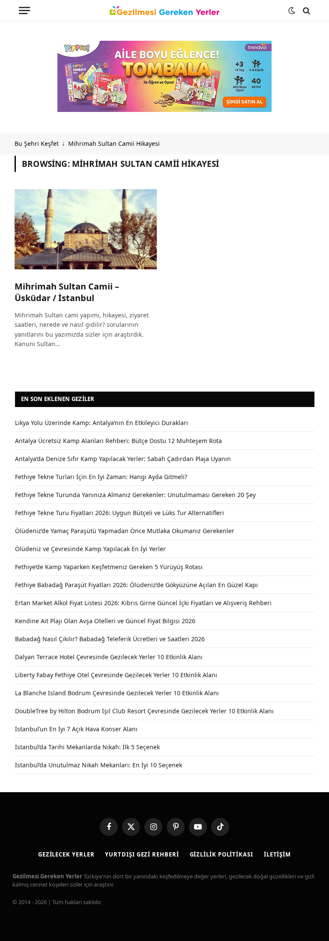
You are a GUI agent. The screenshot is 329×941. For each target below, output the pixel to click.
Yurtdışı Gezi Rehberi (142, 854)
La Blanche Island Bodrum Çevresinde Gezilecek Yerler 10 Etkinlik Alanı (117, 693)
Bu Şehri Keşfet (37, 143)
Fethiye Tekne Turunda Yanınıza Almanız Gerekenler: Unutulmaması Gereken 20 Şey (135, 495)
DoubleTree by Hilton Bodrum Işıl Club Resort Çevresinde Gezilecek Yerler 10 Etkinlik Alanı (144, 711)
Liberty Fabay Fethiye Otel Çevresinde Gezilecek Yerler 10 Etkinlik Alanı (116, 675)
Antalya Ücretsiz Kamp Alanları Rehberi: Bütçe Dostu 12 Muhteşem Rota (118, 441)
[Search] (305, 10)
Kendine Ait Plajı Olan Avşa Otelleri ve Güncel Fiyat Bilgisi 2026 (105, 621)
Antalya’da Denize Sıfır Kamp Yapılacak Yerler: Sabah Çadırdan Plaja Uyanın (123, 459)
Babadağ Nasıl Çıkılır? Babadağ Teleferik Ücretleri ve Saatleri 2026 (110, 639)
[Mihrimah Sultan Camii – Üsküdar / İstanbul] (86, 229)
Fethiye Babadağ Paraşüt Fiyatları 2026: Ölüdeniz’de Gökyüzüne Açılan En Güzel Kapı (136, 585)
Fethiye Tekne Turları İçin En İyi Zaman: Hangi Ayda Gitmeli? (101, 477)
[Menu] (24, 10)
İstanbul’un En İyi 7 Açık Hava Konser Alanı (76, 729)
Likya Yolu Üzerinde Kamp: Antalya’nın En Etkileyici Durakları (101, 423)
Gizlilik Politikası (221, 854)
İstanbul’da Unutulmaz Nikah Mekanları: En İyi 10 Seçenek (98, 765)
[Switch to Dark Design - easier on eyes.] (291, 11)
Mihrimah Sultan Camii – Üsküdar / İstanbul (67, 292)
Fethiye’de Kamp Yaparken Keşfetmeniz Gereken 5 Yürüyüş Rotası (109, 567)
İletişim (277, 854)
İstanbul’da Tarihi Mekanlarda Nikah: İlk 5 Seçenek (87, 747)
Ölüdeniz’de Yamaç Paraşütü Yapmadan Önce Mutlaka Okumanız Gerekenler (124, 531)
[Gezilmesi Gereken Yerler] (164, 11)
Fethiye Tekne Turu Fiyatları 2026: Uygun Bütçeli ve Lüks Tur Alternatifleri (119, 513)
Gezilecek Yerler (66, 854)
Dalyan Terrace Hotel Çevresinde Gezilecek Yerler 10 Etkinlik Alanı (109, 657)
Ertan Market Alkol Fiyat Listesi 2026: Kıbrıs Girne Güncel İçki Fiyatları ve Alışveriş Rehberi (143, 603)
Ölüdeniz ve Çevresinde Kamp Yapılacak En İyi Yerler (90, 549)
